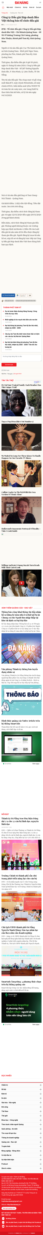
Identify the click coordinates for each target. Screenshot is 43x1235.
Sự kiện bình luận (8, 1160)
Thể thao (5, 1111)
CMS (19, 1233)
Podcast (5, 1164)
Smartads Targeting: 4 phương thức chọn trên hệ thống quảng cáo (21, 983)
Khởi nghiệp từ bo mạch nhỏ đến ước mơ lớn (21, 320)
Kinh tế (31, 7)
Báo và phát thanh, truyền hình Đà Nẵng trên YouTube (23, 1226)
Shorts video (6, 1168)
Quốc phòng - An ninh (9, 1129)
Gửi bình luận (9, 364)
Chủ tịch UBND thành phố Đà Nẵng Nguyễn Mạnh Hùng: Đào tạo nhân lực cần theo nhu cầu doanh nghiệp (20, 930)
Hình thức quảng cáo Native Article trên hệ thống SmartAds (21, 722)
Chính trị (18, 7)
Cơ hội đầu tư (6, 1155)
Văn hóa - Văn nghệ (9, 1103)
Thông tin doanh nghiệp (10, 1138)
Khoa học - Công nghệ (10, 1120)
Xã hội (25, 7)
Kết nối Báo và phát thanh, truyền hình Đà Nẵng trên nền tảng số (22, 1214)
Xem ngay (35, 764)
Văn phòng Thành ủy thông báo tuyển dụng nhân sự (20, 670)
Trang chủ (5, 13)
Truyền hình (6, 1146)
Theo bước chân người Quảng (13, 1124)
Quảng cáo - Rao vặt (16, 13)
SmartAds (8, 764)
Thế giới (5, 1116)
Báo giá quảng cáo (9, 1208)
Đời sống (5, 1107)
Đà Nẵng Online (11, 1218)
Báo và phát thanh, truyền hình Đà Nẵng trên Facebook (23, 1222)
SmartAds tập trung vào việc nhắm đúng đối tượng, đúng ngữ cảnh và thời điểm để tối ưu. (20, 989)
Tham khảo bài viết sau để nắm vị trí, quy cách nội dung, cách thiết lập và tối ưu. (20, 728)
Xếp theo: (4, 373)
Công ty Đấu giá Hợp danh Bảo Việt (25, 300)
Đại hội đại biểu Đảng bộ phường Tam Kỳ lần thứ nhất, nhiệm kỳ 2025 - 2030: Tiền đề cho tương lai (21, 344)
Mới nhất (10, 7)
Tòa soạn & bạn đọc (9, 1133)
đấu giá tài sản (9, 300)
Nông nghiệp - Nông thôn (11, 1151)
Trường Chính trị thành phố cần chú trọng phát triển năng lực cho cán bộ (19, 877)
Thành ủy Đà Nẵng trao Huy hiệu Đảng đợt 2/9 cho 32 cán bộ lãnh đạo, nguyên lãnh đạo (20, 821)
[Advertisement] (21, 270)
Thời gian (9, 374)
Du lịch (38, 7)
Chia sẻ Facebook (9, 295)
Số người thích (18, 373)
